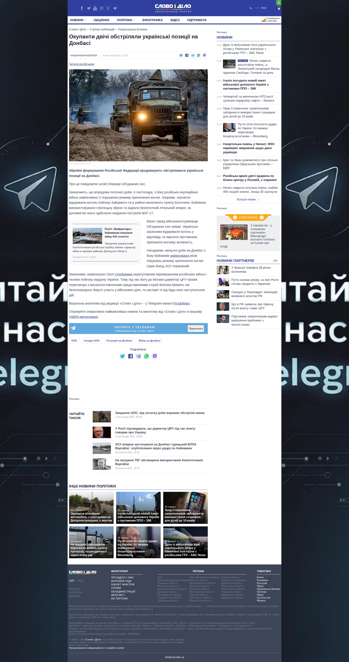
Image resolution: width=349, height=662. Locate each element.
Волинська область (168, 586)
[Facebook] (82, 8)
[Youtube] (95, 8)
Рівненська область (200, 600)
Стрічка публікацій (102, 29)
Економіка (262, 580)
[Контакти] (278, 8)
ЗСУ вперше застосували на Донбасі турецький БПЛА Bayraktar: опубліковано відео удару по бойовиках (155, 448)
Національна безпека (132, 29)
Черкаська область (231, 591)
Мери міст (118, 595)
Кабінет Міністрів (122, 584)
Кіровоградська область (202, 583)
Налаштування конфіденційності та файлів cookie (96, 648)
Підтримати (196, 20)
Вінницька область (168, 583)
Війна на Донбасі (150, 340)
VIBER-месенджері (83, 317)
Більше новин (246, 199)
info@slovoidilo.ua (174, 657)
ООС (74, 340)
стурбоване (124, 274)
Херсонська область (232, 586)
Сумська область (230, 577)
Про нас (74, 589)
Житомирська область (170, 594)
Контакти (75, 592)
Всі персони (119, 598)
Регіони (198, 571)
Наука (260, 586)
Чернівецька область (232, 594)
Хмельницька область (233, 589)
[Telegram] (88, 8)
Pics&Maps (181, 303)
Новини (76, 20)
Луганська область (199, 586)
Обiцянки (101, 20)
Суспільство (263, 597)
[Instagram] (101, 8)
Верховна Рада (121, 581)
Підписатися (196, 328)
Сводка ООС (92, 340)
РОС (263, 8)
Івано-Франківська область (204, 577)
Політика (261, 591)
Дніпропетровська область (172, 589)
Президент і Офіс (122, 577)
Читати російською (81, 64)
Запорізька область (168, 600)
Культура (262, 583)
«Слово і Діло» (93, 639)
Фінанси (261, 600)
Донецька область (167, 591)
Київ (160, 577)
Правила (74, 596)
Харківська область (231, 583)
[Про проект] (278, 2)
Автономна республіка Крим (173, 580)
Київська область (198, 580)
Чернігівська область (232, 597)
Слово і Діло (77, 29)
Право (260, 594)
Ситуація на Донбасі (119, 340)
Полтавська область (200, 597)
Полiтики (124, 20)
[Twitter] (108, 8)
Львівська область (199, 589)
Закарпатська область (170, 597)
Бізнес (260, 577)
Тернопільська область (233, 580)
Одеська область (198, 594)
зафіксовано (180, 256)
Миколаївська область (201, 591)
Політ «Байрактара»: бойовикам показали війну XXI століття (119, 232)
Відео (175, 20)
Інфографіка (152, 20)
